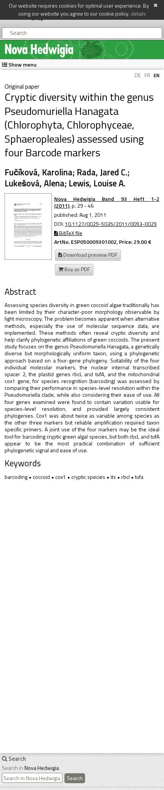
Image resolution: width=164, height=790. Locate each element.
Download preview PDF (89, 255)
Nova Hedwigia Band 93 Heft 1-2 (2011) (106, 202)
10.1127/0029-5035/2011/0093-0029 (111, 224)
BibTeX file (70, 233)
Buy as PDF (76, 269)
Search (75, 778)
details (138, 13)
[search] (32, 778)
